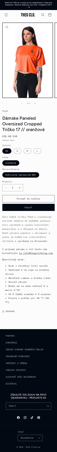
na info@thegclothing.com (36, 253)
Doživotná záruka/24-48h (21, 175)
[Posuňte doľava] (22, 103)
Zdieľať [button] (10, 311)
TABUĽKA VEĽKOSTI (16, 370)
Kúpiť (28, 207)
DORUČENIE (11, 343)
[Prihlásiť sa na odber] (47, 406)
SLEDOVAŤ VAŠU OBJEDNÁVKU (21, 377)
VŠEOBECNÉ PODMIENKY (18, 356)
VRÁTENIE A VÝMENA (16, 363)
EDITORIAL (11, 384)
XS (7, 151)
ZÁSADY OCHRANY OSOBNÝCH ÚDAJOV (25, 349)
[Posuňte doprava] (35, 103)
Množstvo (7, 182)
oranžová (11, 163)
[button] (6, 15)
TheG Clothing (33, 447)
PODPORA (10, 336)
